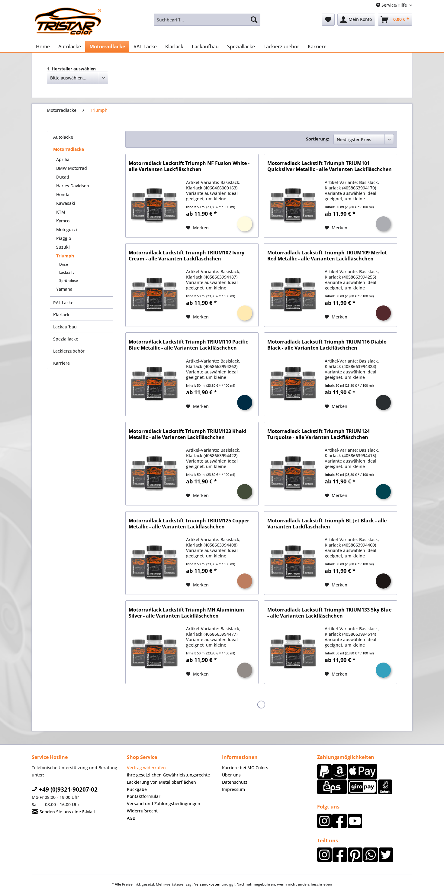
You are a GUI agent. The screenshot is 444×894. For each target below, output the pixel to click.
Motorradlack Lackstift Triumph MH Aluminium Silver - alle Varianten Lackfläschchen (186, 613)
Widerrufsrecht (142, 811)
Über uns (231, 775)
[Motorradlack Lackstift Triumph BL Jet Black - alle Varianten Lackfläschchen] (293, 563)
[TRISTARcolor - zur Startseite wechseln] (68, 21)
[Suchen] (254, 20)
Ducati (62, 177)
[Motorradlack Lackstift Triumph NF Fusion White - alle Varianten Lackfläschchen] (154, 205)
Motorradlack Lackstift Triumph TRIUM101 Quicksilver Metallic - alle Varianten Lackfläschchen (329, 166)
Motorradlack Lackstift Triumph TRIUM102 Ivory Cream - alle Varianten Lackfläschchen (186, 256)
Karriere (61, 363)
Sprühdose (68, 280)
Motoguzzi (66, 229)
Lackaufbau (65, 327)
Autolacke (63, 137)
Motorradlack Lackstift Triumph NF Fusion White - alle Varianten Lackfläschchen (189, 166)
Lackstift (66, 272)
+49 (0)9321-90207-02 (67, 789)
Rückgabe (137, 789)
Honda (62, 194)
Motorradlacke (68, 149)
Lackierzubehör (69, 351)
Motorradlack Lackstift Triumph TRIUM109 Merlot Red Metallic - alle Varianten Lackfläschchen (327, 256)
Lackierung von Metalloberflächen (161, 782)
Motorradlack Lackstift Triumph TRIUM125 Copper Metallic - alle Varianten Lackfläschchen (189, 524)
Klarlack (61, 315)
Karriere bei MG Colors (245, 767)
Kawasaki (65, 203)
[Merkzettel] (328, 20)
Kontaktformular (143, 796)
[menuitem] (207, 20)
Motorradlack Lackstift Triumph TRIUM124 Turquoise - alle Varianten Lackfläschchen (318, 434)
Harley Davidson (72, 186)
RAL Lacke (63, 302)
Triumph (65, 256)
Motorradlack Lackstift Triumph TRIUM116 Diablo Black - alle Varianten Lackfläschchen (327, 345)
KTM (60, 212)
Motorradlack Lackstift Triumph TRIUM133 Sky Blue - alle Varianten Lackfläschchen (329, 613)
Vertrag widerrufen (146, 767)
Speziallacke (65, 339)
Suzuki (63, 247)
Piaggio (63, 238)
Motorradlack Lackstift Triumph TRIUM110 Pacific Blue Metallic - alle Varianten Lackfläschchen (188, 345)
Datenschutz (234, 782)
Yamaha (64, 289)
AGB (131, 818)
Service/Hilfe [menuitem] (394, 5)
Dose (63, 264)
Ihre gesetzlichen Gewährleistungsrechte (168, 775)
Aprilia (62, 159)
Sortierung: (317, 139)
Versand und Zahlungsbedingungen (163, 803)
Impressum (233, 789)
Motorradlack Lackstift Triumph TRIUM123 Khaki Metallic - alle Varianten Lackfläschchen (187, 434)
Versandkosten (207, 884)
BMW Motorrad (71, 168)
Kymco (62, 221)
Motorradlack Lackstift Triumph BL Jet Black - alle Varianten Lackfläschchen (327, 524)
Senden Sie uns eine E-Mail (66, 812)
